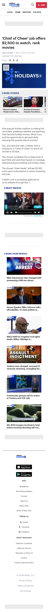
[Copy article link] (17, 60)
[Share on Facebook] (10, 60)
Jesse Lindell (7, 53)
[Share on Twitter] (14, 60)
